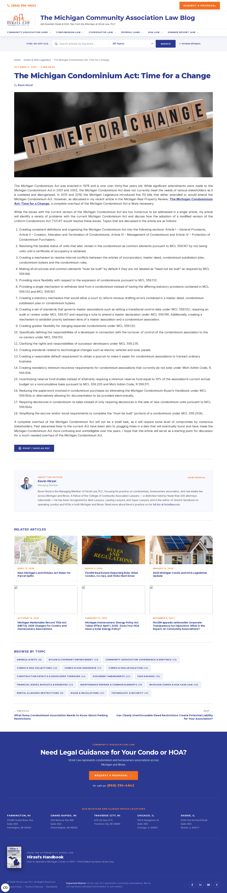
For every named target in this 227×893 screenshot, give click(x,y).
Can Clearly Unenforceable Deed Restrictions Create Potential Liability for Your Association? (164, 717)
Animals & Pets (29, 659)
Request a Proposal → (113, 775)
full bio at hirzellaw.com (166, 504)
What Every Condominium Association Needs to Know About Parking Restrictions (61, 717)
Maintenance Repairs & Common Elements (111, 684)
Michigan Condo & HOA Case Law (173, 684)
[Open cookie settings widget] (5, 887)
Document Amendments (111, 676)
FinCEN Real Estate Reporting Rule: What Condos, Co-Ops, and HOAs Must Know (111, 574)
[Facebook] (192, 885)
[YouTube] (208, 885)
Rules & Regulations (87, 693)
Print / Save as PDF (36, 448)
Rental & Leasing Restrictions (40, 693)
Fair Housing (148, 676)
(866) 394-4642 (23, 5)
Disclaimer (51, 886)
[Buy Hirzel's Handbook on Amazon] (14, 857)
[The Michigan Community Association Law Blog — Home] (18, 20)
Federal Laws (130, 32)
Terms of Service (34, 886)
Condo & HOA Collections (37, 668)
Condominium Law (68, 32)
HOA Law (154, 32)
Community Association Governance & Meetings (141, 659)
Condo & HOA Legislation (37, 60)
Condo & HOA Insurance (83, 668)
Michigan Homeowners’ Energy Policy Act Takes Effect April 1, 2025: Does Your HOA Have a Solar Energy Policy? (112, 625)
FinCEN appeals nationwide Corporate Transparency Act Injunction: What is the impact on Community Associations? (179, 625)
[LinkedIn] (200, 885)
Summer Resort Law (181, 32)
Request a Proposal (199, 5)
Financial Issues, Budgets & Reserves (45, 684)
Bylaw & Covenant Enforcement (73, 659)
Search (166, 44)
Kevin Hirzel (25, 85)
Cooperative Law (101, 32)
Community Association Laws (27, 32)
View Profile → (198, 477)
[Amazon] (217, 885)
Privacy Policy (14, 886)
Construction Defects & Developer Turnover (51, 676)
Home (17, 60)
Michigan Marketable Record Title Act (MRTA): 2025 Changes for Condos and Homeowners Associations (42, 625)
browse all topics (191, 43)
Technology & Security (129, 693)
